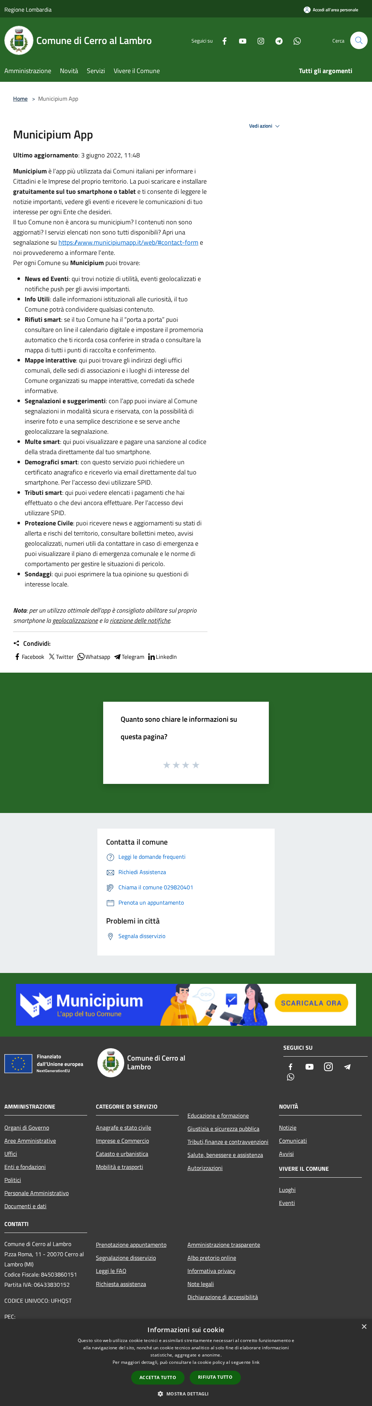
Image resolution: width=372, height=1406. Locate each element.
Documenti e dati (25, 1206)
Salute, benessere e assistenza (225, 1154)
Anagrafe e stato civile (123, 1127)
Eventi (287, 1202)
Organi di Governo (26, 1127)
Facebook (33, 656)
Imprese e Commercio (122, 1140)
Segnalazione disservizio (126, 1257)
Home (20, 98)
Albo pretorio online (211, 1257)
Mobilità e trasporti (119, 1166)
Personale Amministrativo (36, 1193)
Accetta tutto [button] (158, 1377)
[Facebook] (221, 40)
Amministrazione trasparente (223, 1244)
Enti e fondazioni (25, 1166)
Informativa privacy (211, 1270)
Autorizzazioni (205, 1167)
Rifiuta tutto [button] (215, 1377)
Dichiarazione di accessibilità (222, 1297)
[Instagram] (258, 40)
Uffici (10, 1153)
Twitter (65, 656)
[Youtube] (239, 40)
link (255, 1362)
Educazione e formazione (218, 1115)
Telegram (133, 656)
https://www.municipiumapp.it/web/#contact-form (128, 242)
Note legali (200, 1283)
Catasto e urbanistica (122, 1153)
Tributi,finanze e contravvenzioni (227, 1141)
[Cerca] (359, 40)
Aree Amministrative (30, 1140)
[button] (186, 1393)
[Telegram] (276, 40)
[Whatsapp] (294, 40)
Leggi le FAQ (111, 1270)
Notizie (287, 1127)
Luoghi (287, 1189)
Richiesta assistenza (121, 1283)
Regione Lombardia (28, 9)
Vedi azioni (261, 126)
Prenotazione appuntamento (131, 1244)
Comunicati (293, 1140)
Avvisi (286, 1153)
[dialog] (186, 1362)
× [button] (364, 1327)
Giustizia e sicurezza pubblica (223, 1128)
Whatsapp (97, 656)
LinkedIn (166, 656)
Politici (12, 1179)
